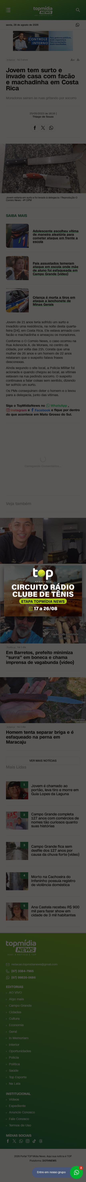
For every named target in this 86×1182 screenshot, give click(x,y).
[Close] (82, 565)
